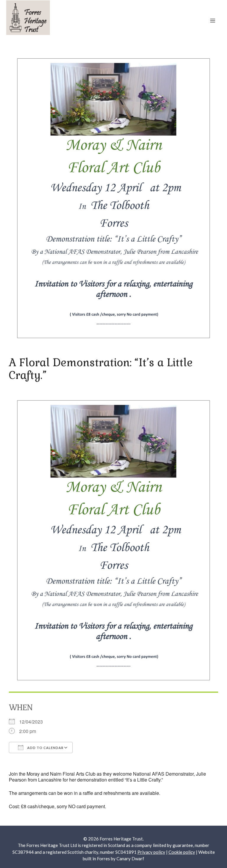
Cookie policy (181, 852)
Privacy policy (151, 852)
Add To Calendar (45, 748)
